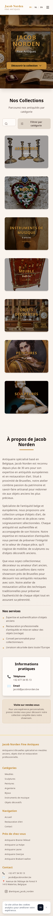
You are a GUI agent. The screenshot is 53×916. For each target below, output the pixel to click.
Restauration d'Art (14, 821)
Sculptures (10, 778)
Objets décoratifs (13, 802)
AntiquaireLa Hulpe (14, 844)
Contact (8, 826)
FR (30, 7)
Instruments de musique (17, 797)
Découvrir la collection (24, 65)
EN (41, 7)
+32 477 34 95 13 (16, 873)
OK (40, 907)
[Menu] (48, 7)
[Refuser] (46, 907)
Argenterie (10, 788)
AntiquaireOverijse (14, 854)
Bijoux (8, 793)
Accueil (8, 817)
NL (36, 7)
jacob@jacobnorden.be (19, 877)
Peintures (9, 783)
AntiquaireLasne (13, 849)
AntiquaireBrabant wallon (18, 858)
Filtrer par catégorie (36, 123)
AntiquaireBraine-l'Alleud (17, 840)
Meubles (9, 774)
